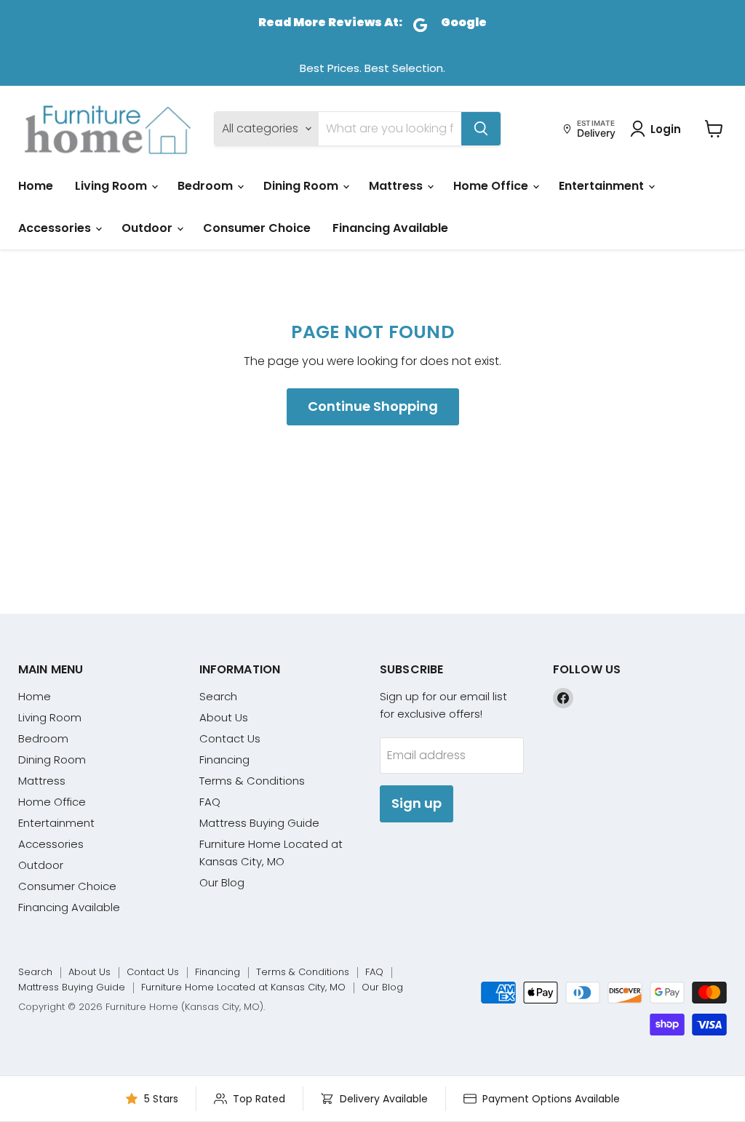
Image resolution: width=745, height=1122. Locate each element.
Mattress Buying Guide (259, 822)
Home (35, 185)
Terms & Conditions (252, 780)
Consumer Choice (257, 228)
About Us (223, 717)
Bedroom (207, 185)
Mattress (397, 185)
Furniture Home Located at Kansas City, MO (243, 987)
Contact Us (229, 738)
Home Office (492, 185)
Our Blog (221, 882)
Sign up (416, 803)
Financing (224, 759)
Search (218, 696)
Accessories (56, 228)
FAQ (209, 801)
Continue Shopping (373, 406)
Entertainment (603, 185)
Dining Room (302, 185)
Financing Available (390, 228)
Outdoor (148, 228)
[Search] (481, 128)
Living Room (112, 185)
